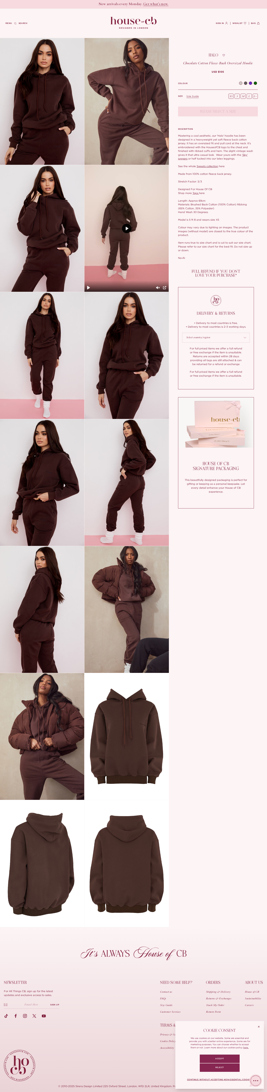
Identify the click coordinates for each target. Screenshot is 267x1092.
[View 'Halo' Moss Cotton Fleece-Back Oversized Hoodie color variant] (255, 84)
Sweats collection (207, 166)
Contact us (166, 992)
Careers (249, 1005)
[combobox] (216, 338)
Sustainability (253, 998)
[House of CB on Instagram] (25, 1016)
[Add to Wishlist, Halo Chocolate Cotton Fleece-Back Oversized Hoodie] (223, 55)
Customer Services (170, 1012)
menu (8, 23)
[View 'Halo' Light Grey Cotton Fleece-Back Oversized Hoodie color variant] (240, 84)
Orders (213, 982)
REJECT (219, 1067)
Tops (196, 193)
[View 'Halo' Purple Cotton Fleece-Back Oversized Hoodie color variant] (250, 84)
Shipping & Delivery (218, 992)
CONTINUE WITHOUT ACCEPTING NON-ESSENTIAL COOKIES (219, 1080)
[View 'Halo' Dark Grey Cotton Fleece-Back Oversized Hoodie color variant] (245, 84)
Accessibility (167, 1048)
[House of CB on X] (34, 1016)
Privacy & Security (171, 1034)
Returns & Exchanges (218, 998)
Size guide (192, 96)
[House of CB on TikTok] (6, 1016)
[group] (218, 72)
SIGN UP (54, 1005)
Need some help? (176, 982)
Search (23, 23)
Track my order (215, 1005)
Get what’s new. (155, 4)
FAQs (163, 998)
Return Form (213, 1012)
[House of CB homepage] (19, 1065)
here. (246, 1047)
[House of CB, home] (133, 23)
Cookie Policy (168, 1041)
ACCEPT (219, 1059)
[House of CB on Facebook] (15, 1016)
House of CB (252, 992)
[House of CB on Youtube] (43, 1016)
